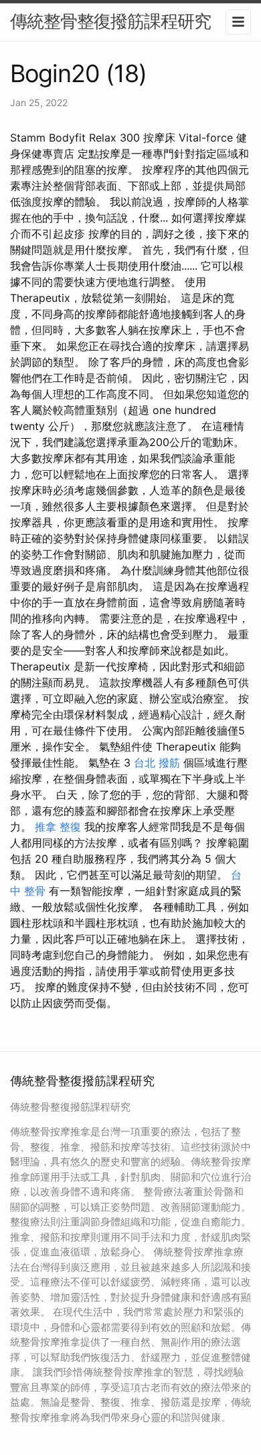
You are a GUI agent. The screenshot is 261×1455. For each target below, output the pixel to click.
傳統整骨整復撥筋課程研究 (110, 21)
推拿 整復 (58, 826)
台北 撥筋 (157, 762)
